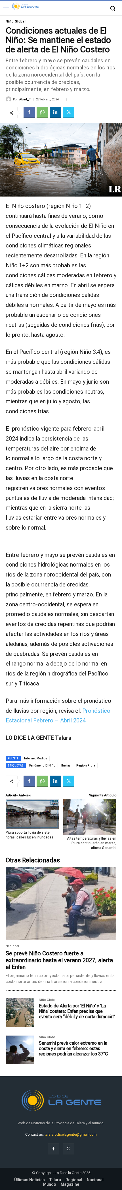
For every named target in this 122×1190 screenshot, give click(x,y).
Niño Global (16, 21)
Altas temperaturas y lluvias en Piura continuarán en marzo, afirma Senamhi (91, 843)
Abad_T (25, 99)
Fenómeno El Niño (42, 765)
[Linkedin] (55, 112)
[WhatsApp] (42, 112)
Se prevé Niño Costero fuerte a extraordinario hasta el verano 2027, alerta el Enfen (59, 960)
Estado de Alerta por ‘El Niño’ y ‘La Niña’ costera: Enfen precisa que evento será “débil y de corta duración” (77, 1011)
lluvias (66, 765)
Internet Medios (35, 758)
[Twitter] (68, 112)
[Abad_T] (9, 99)
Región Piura (85, 765)
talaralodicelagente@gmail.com (71, 1134)
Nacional (12, 946)
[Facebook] (29, 112)
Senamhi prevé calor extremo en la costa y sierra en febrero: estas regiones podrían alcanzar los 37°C (73, 1048)
